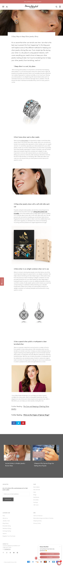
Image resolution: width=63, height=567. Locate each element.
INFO (34, 513)
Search (5, 533)
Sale (34, 492)
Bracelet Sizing (7, 526)
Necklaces (36, 497)
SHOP (34, 484)
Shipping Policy (37, 521)
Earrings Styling (7, 531)
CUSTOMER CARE (6, 513)
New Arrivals (36, 489)
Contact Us (7, 549)
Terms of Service (37, 515)
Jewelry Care (6, 521)
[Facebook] (3, 552)
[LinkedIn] (17, 552)
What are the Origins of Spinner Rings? (36, 415)
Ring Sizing (5, 523)
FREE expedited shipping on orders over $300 (32, 1)
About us (5, 518)
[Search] (56, 6)
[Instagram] (6, 552)
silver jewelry (24, 140)
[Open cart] (60, 6)
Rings (34, 495)
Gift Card (35, 505)
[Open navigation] (3, 6)
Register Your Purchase (9, 536)
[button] (59, 563)
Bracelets (36, 500)
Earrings (35, 502)
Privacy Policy (37, 523)
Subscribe (8, 499)
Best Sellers (36, 487)
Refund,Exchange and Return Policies (43, 518)
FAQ (4, 515)
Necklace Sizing (7, 528)
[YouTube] (13, 552)
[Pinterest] (10, 552)
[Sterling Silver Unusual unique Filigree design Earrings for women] (31, 314)
